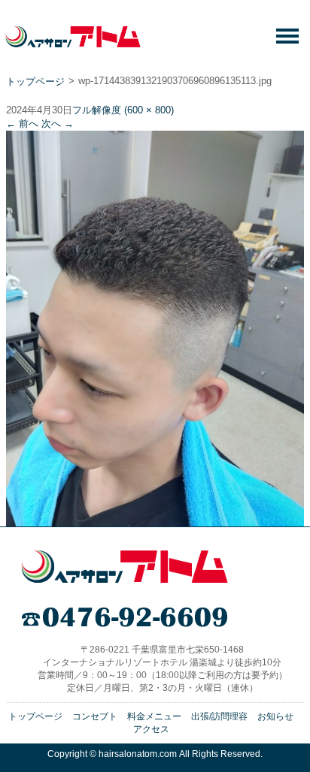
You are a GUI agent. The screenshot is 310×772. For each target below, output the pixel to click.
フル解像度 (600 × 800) (123, 110)
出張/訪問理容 (219, 716)
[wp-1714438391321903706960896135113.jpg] (155, 520)
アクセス (151, 729)
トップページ (35, 81)
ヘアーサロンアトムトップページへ (124, 566)
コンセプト (94, 716)
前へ (22, 123)
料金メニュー (154, 716)
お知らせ (275, 716)
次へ (57, 123)
